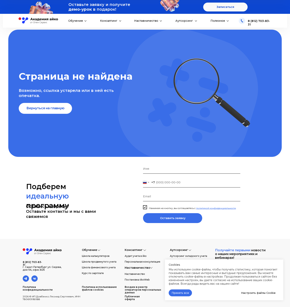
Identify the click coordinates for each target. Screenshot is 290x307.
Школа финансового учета (99, 267)
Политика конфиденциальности (38, 288)
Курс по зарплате (93, 273)
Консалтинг (108, 21)
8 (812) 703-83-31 (32, 263)
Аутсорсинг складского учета (188, 255)
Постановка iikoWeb (137, 279)
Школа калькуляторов (95, 255)
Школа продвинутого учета (99, 261)
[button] (225, 7)
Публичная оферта (132, 298)
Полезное (217, 21)
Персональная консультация (142, 261)
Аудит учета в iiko (136, 255)
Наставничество (146, 21)
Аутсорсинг (184, 21)
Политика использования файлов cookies (99, 288)
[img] (242, 21)
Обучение (75, 21)
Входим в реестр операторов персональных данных (143, 289)
